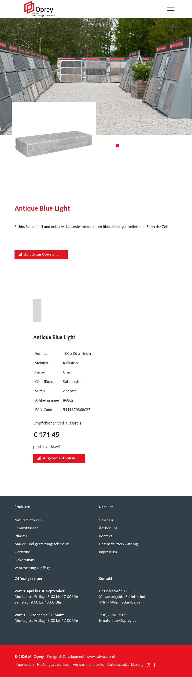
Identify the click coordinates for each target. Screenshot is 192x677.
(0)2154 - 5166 (115, 615)
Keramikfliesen (26, 528)
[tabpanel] (96, 76)
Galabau (106, 520)
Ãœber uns (108, 528)
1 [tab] (118, 146)
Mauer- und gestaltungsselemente (42, 544)
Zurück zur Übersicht (41, 254)
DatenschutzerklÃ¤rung (118, 544)
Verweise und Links (88, 665)
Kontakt (105, 536)
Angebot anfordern (59, 458)
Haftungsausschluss (53, 665)
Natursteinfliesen (28, 520)
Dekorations (25, 560)
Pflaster (21, 536)
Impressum (108, 552)
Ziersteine (22, 552)
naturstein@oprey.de (120, 621)
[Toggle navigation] (170, 9)
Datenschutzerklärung (125, 665)
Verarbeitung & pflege (33, 568)
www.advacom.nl (100, 657)
